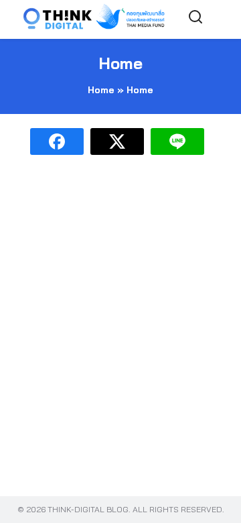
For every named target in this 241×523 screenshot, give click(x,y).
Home (121, 63)
